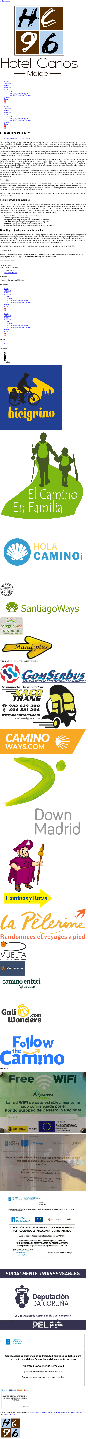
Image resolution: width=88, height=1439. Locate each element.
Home (6, 81)
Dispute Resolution (76, 1412)
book (6, 99)
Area (6, 89)
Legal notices (34, 1412)
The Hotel (7, 83)
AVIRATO (11, 1414)
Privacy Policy (47, 1412)
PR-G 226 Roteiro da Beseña (18, 93)
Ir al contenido (5, 1)
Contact (7, 97)
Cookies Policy (61, 1412)
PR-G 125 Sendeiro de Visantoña (20, 95)
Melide (11, 91)
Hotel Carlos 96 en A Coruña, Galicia (17, 138)
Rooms (6, 85)
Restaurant (7, 87)
